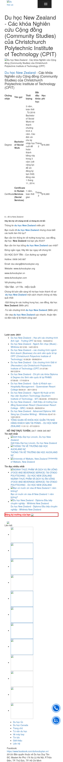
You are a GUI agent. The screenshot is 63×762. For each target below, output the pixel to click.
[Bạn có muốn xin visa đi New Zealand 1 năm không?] (34, 489)
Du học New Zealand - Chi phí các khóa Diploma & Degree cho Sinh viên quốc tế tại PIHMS (34, 376)
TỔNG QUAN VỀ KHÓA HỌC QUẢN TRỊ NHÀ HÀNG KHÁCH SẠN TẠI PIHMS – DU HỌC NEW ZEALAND (34, 423)
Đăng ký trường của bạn (18, 514)
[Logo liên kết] (22, 534)
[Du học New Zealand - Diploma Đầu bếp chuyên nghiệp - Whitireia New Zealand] (34, 501)
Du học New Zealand (20, 72)
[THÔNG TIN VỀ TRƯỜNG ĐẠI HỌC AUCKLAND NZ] (34, 447)
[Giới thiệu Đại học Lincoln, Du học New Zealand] (34, 438)
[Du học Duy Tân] (11, 3)
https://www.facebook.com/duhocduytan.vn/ (28, 751)
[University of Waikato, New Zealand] (29, 458)
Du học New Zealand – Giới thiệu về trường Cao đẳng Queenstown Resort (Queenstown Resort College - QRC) (34, 405)
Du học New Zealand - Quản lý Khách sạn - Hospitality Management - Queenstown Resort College (33, 386)
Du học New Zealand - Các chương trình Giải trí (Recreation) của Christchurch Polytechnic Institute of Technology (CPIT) (34, 365)
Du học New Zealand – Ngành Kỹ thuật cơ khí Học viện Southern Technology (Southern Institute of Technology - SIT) (33, 395)
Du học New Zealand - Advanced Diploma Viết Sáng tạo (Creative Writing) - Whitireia (33, 413)
